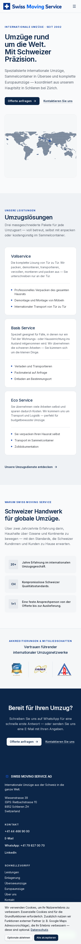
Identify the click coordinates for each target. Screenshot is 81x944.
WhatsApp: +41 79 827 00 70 (25, 845)
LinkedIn (11, 852)
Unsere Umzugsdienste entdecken (29, 467)
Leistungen (12, 872)
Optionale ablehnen (18, 937)
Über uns (11, 894)
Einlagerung (12, 877)
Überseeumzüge (16, 883)
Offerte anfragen (20, 101)
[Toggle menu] (74, 6)
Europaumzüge (14, 888)
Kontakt (9, 899)
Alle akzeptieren (46, 937)
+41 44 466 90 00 (17, 831)
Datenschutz (39, 929)
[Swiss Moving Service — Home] (35, 6)
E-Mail (9, 838)
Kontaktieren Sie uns (58, 101)
